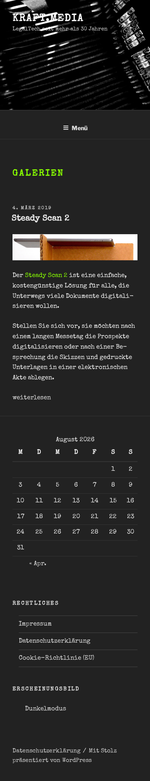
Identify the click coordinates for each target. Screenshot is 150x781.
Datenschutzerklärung (54, 641)
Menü (80, 127)
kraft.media (48, 19)
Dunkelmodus (45, 709)
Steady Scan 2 (40, 219)
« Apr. (37, 564)
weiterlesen (31, 398)
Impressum (35, 624)
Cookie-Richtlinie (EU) (56, 658)
